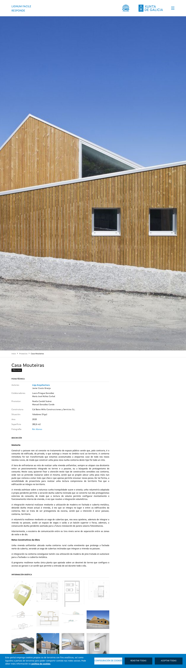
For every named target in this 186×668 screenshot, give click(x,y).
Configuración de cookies (108, 661)
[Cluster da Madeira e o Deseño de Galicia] (125, 8)
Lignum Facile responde (21, 8)
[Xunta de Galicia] (150, 8)
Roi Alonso (37, 429)
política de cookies (40, 664)
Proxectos (23, 354)
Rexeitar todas (138, 661)
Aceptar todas (168, 661)
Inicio (13, 354)
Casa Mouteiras (37, 354)
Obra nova (17, 370)
